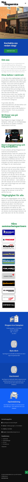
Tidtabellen (4, 446)
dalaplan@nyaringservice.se (13, 432)
